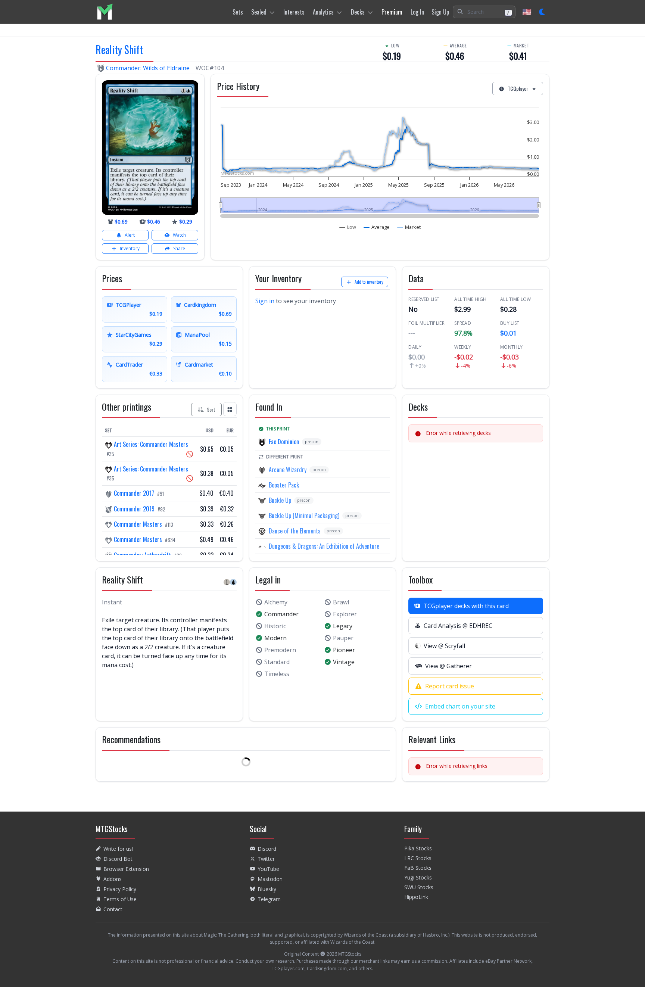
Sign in (264, 301)
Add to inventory (369, 281)
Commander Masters (137, 524)
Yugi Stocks (418, 877)
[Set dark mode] (542, 12)
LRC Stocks (417, 858)
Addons (112, 878)
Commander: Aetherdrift (142, 555)
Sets (238, 11)
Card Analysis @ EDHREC (458, 626)
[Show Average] (377, 227)
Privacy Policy (119, 889)
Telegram (269, 899)
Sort (211, 409)
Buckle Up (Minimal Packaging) (304, 515)
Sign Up (440, 11)
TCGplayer (518, 88)
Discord (267, 848)
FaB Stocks (417, 867)
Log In (417, 11)
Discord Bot (118, 858)
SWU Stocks (418, 887)
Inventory (130, 248)
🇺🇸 (527, 12)
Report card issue (449, 686)
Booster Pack (284, 484)
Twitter (266, 858)
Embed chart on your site (460, 706)
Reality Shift (119, 49)
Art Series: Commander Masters (150, 444)
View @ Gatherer (448, 666)
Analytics (323, 11)
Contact (112, 909)
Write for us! (118, 848)
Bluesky (267, 889)
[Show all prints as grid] (230, 409)
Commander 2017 (134, 493)
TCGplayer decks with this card (466, 606)
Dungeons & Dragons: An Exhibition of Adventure (324, 546)
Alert (130, 235)
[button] (484, 12)
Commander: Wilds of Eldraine (148, 68)
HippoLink (416, 896)
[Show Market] (409, 227)
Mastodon (270, 878)
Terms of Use (120, 899)
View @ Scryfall (444, 646)
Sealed (259, 11)
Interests (294, 11)
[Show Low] (348, 227)
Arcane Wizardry (287, 469)
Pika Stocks (418, 848)
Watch (179, 235)
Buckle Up (280, 500)
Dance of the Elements (295, 530)
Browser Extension (126, 868)
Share (179, 248)
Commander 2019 (134, 508)
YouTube (268, 868)
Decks (358, 11)
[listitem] (105, 12)
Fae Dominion (284, 441)
